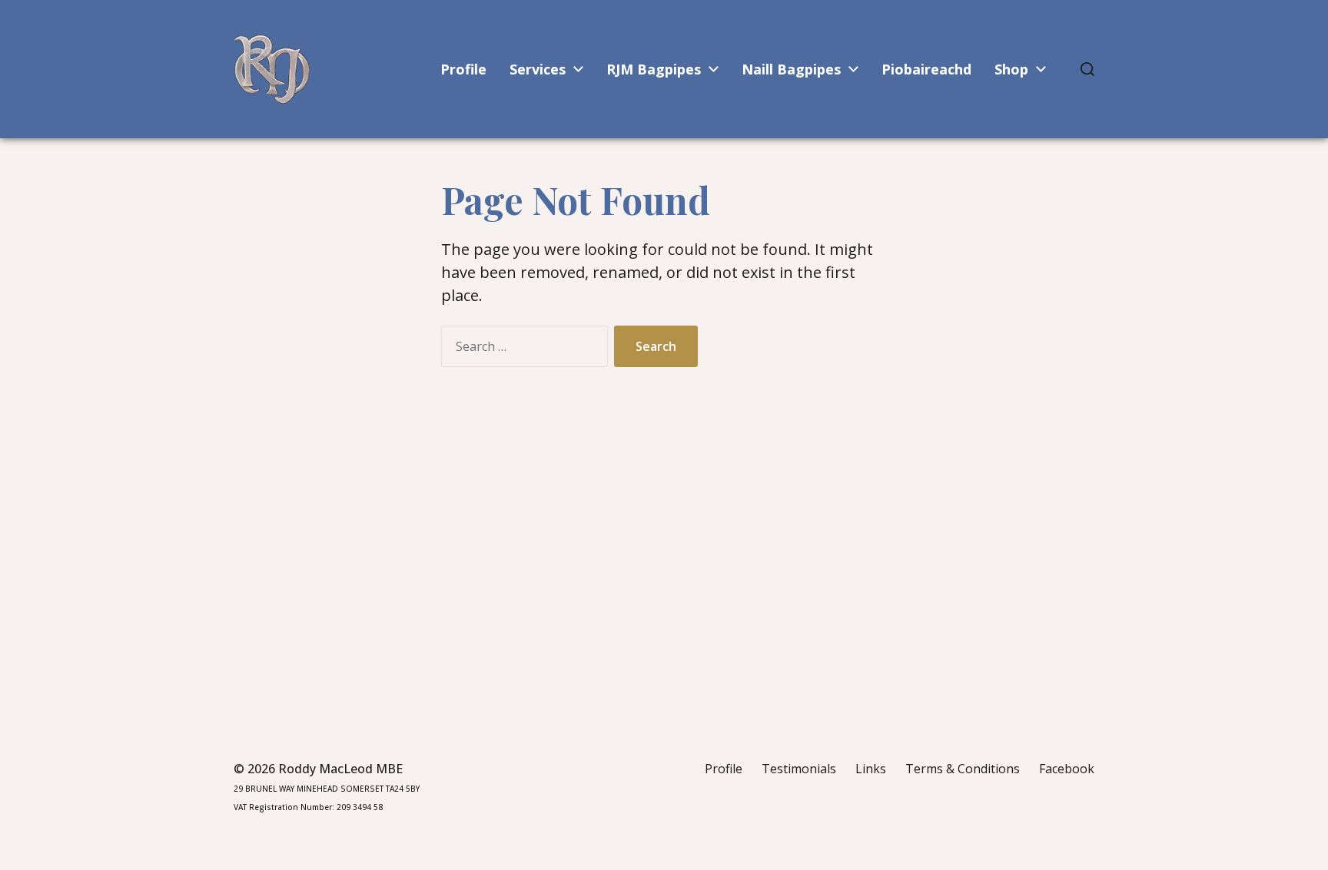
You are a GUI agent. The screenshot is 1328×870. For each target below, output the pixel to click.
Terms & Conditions (962, 768)
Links (870, 768)
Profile (463, 69)
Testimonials (799, 768)
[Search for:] (521, 349)
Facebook (1066, 768)
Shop (1011, 69)
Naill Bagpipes (791, 69)
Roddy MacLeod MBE (340, 768)
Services (538, 69)
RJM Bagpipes (653, 69)
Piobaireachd (926, 69)
